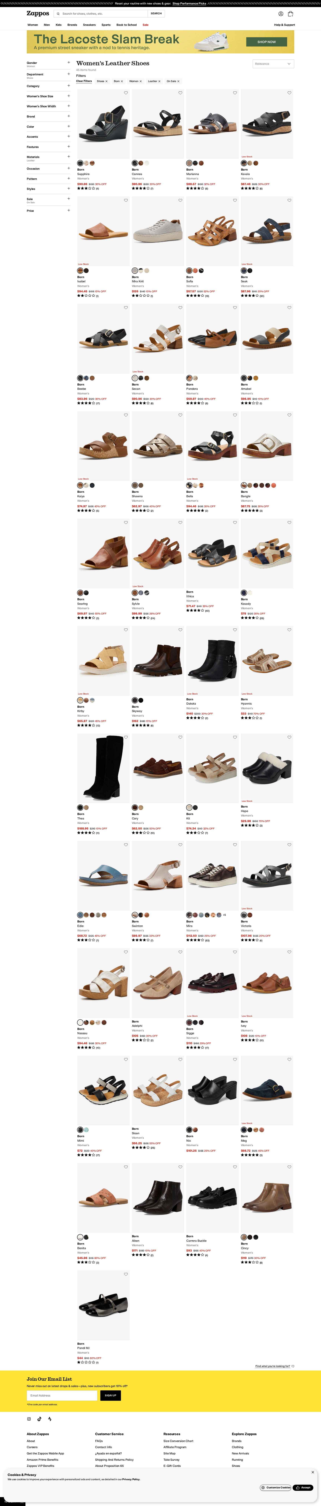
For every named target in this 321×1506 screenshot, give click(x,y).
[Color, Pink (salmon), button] (262, 1130)
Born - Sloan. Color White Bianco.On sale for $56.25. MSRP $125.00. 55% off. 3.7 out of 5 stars (158, 1106)
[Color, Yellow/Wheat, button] (256, 378)
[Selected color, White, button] (135, 271)
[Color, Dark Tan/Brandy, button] (250, 915)
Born (116, 81)
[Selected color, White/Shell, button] (135, 378)
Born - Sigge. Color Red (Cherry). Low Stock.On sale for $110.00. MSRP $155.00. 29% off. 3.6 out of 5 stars (212, 999)
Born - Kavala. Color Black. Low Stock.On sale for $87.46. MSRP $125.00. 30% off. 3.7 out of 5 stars (267, 140)
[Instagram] (29, 1419)
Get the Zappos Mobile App (45, 1453)
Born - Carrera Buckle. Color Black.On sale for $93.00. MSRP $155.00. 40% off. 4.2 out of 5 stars (212, 1214)
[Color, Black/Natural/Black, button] (256, 485)
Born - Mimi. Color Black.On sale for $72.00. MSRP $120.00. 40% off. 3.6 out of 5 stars (103, 1106)
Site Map (169, 1453)
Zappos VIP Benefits (40, 1466)
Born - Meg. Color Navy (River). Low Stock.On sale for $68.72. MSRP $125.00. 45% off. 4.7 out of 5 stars (267, 1106)
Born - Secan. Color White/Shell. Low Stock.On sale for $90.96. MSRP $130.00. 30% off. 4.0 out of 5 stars (158, 354)
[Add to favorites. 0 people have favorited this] (126, 93)
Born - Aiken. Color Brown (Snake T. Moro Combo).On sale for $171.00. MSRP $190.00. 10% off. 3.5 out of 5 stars (158, 1214)
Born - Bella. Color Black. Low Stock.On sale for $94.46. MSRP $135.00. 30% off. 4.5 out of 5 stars (212, 462)
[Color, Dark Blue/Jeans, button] (86, 378)
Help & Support (284, 25)
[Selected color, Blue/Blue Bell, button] (80, 915)
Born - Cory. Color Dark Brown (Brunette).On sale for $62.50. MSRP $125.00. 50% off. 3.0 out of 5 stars (158, 784)
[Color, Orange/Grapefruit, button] (274, 485)
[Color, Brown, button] (201, 163)
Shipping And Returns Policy (114, 1459)
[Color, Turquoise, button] (86, 1130)
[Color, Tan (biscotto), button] (256, 1130)
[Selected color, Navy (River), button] (244, 1130)
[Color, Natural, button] (250, 163)
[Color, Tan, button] (250, 593)
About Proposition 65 (109, 1466)
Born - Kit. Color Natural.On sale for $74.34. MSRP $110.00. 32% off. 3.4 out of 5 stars (212, 784)
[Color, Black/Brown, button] (147, 593)
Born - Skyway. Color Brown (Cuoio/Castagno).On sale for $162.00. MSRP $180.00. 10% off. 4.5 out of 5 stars (158, 677)
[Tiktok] (39, 1419)
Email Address (40, 1395)
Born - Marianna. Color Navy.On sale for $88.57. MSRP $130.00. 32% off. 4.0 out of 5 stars (212, 140)
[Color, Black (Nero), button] (86, 593)
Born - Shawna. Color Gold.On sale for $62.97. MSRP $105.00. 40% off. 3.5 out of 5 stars (158, 462)
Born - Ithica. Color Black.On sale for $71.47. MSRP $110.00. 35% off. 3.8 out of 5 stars (212, 569)
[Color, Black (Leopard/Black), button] (207, 915)
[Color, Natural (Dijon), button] (86, 808)
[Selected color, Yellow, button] (80, 700)
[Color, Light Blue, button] (141, 485)
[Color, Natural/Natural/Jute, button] (268, 485)
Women (133, 81)
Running (237, 1459)
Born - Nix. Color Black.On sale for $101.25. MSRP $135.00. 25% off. (212, 1106)
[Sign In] (280, 13)
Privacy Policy (131, 1479)
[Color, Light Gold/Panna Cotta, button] (147, 163)
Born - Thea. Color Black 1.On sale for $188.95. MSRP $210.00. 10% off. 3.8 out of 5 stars (103, 784)
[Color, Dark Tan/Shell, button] (147, 378)
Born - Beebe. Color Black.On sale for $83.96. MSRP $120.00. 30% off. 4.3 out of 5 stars (103, 354)
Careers (32, 1447)
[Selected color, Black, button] (244, 163)
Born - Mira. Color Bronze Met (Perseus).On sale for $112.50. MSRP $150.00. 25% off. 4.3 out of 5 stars (212, 892)
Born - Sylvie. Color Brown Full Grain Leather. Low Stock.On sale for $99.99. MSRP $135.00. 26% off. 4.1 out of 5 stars (158, 569)
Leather (152, 81)
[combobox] (101, 13)
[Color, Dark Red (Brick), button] (195, 915)
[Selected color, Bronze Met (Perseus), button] (189, 915)
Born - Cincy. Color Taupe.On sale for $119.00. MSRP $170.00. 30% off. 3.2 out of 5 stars (267, 1214)
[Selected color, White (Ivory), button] (135, 915)
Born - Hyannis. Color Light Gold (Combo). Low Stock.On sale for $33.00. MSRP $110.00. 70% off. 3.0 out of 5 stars (267, 677)
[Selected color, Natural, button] (189, 808)
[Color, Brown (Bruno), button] (201, 1022)
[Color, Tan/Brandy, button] (201, 485)
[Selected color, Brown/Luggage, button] (80, 271)
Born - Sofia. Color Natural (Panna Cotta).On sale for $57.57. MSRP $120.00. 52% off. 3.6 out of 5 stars (212, 247)
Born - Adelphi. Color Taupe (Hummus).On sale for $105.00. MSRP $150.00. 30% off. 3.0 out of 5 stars (158, 999)
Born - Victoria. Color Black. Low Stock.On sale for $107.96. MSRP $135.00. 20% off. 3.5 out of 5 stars (267, 892)
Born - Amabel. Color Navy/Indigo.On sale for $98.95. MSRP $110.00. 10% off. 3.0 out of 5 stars (267, 354)
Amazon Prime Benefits (42, 1459)
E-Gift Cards (172, 1466)
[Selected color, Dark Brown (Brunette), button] (135, 808)
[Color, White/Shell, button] (195, 485)
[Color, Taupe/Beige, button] (250, 485)
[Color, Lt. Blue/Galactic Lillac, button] (98, 915)
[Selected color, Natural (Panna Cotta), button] (189, 271)
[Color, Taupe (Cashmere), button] (141, 808)
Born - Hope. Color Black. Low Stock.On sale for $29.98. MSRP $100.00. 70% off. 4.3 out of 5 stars (267, 784)
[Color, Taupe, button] (86, 700)
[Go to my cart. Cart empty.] (290, 13)
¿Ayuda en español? (108, 1453)
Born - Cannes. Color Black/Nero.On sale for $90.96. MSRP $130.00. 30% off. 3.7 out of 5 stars (158, 140)
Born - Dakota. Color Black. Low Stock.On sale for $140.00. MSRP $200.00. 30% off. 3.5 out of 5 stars (212, 677)
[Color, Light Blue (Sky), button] (92, 700)
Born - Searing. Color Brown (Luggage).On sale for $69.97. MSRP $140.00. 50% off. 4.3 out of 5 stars (103, 569)
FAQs (99, 1441)
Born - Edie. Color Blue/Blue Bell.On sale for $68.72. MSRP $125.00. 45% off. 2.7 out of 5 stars (103, 892)
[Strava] (50, 1419)
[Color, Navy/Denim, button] (147, 271)
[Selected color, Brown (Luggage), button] (80, 593)
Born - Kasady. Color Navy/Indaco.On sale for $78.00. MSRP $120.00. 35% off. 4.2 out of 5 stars (267, 569)
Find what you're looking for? (272, 1366)
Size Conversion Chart (178, 1441)
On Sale (171, 81)
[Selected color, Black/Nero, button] (80, 163)
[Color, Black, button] (195, 163)
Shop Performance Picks (189, 3)
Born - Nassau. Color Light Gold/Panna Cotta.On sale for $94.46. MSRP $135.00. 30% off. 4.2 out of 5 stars (103, 999)
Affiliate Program (174, 1447)
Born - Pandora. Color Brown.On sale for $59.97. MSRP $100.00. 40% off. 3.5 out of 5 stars (212, 354)
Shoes (100, 81)
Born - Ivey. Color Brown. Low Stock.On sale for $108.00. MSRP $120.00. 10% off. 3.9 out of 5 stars (267, 999)
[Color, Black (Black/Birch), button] (201, 271)
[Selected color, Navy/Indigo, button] (244, 378)
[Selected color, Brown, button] (189, 378)
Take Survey (171, 1459)
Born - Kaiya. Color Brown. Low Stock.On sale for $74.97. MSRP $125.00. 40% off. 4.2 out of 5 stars (103, 462)
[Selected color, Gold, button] (135, 485)
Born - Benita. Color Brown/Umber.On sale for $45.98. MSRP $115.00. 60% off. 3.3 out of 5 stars (103, 1214)
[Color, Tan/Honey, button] (92, 1022)
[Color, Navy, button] (92, 485)
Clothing (237, 1447)
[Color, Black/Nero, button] (250, 378)
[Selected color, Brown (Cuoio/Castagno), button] (135, 700)
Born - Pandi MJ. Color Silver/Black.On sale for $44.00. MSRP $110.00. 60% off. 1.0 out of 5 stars (103, 1317)
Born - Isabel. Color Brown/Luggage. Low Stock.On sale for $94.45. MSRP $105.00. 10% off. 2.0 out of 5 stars (103, 247)
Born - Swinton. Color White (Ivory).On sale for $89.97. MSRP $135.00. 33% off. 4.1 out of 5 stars (158, 892)
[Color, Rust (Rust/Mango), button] (195, 271)
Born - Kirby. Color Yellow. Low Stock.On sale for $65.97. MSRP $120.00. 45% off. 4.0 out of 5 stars (103, 677)
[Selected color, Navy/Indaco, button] (244, 593)
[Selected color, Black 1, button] (80, 808)
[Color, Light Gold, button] (195, 378)
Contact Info (103, 1447)
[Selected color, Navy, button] (189, 163)
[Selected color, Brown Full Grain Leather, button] (135, 593)
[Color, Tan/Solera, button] (92, 163)
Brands (236, 1441)
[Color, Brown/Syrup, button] (92, 915)
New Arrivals (240, 1453)
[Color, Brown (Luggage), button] (147, 915)
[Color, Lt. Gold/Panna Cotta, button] (86, 271)
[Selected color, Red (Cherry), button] (189, 1022)
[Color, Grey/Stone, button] (86, 163)
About (31, 1441)
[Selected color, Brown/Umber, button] (80, 1237)
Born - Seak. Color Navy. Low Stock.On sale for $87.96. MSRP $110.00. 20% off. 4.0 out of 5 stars (267, 247)
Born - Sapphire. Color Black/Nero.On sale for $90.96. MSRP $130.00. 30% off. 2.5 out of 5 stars (103, 140)
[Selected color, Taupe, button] (244, 1237)
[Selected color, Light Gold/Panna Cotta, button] (244, 485)
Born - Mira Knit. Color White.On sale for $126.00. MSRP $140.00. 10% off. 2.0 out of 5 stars (158, 247)
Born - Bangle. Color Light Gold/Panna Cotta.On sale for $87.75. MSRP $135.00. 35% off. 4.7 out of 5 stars (267, 462)
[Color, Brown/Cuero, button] (92, 378)
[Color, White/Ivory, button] (86, 485)
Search (156, 13)
